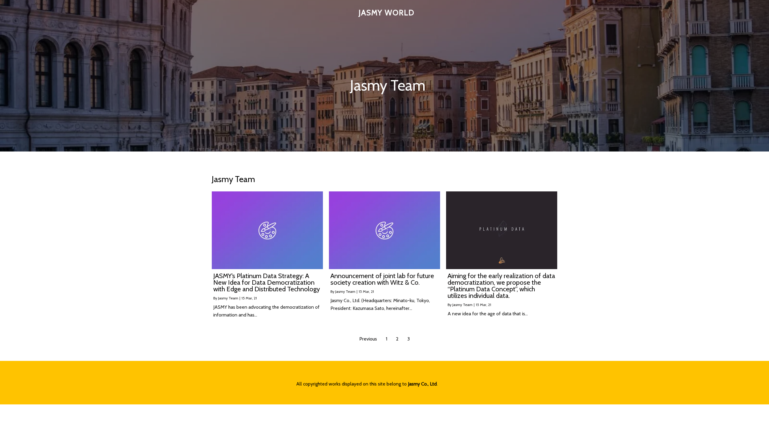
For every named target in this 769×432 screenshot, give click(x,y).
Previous (368, 339)
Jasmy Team (228, 298)
